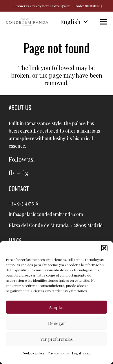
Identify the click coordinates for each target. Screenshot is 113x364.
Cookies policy (33, 353)
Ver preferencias (56, 339)
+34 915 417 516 (23, 203)
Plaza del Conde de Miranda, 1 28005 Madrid (56, 225)
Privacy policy (58, 353)
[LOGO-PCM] (27, 21)
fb (11, 172)
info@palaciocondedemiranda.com (46, 214)
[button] (104, 248)
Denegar (56, 323)
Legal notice (82, 353)
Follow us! (22, 159)
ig (25, 172)
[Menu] (104, 21)
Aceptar (56, 307)
